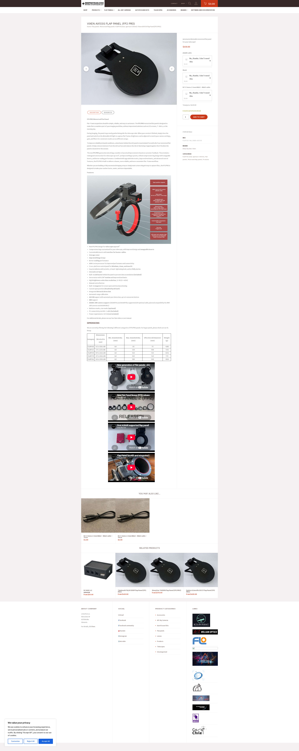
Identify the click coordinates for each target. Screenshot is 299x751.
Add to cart (199, 117)
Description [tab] (94, 112)
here (93, 626)
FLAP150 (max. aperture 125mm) (126, 26)
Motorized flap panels (107, 26)
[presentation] (86, 68)
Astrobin (122, 641)
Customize (15, 741)
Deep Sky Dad (187, 148)
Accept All (46, 741)
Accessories (171, 10)
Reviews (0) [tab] (108, 112)
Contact (174, 3)
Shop (183, 3)
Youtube (122, 631)
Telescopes (158, 10)
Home (89, 26)
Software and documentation (203, 10)
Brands (183, 10)
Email (122, 615)
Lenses (159, 636)
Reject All (30, 741)
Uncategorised (162, 652)
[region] (30, 732)
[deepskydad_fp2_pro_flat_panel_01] (129, 69)
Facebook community (126, 625)
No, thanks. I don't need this (199, 60)
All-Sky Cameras (124, 10)
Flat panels (108, 10)
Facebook (122, 620)
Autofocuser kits (142, 10)
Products (96, 10)
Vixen (194, 148)
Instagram (123, 636)
